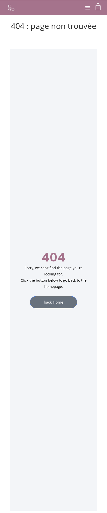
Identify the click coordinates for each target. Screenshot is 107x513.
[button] (87, 7)
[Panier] (98, 6)
